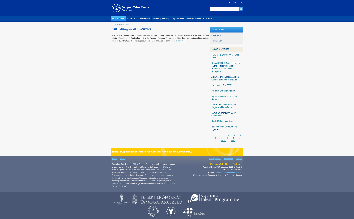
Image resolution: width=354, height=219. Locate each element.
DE (241, 3)
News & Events (118, 19)
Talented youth (144, 19)
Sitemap (123, 159)
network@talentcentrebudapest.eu (228, 172)
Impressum (228, 159)
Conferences (216, 35)
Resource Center (194, 19)
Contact (239, 159)
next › (223, 141)
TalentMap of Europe (162, 19)
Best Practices (209, 19)
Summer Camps (217, 41)
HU (229, 3)
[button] (241, 9)
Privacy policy (215, 159)
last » (233, 141)
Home (114, 24)
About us (131, 19)
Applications (178, 19)
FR (235, 3)
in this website (181, 41)
